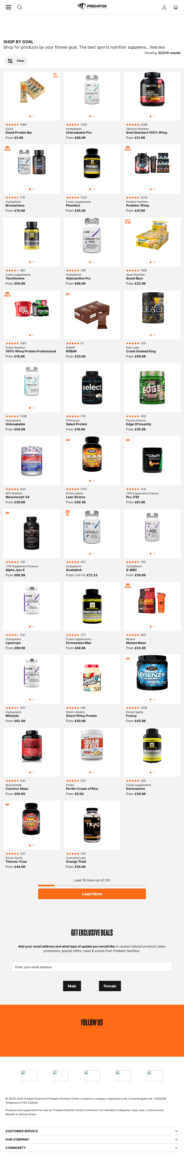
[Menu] (8, 7)
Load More (92, 893)
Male (72, 986)
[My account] (164, 7)
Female (110, 986)
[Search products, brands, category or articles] (19, 7)
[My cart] (175, 7)
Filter (20, 61)
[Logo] (92, 7)
